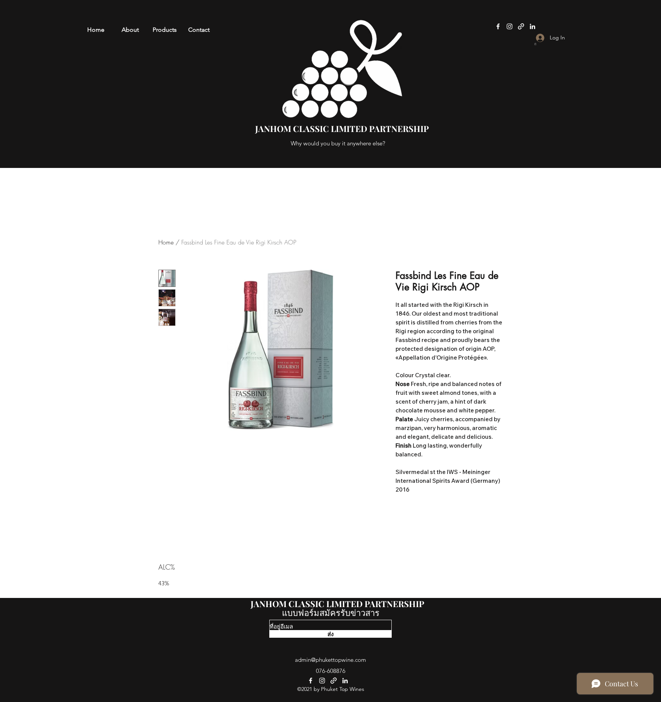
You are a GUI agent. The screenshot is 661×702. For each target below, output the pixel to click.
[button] (535, 44)
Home (166, 242)
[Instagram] (509, 26)
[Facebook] (498, 26)
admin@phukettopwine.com (330, 659)
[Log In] (533, 38)
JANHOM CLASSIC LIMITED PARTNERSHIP (337, 603)
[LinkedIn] (532, 26)
